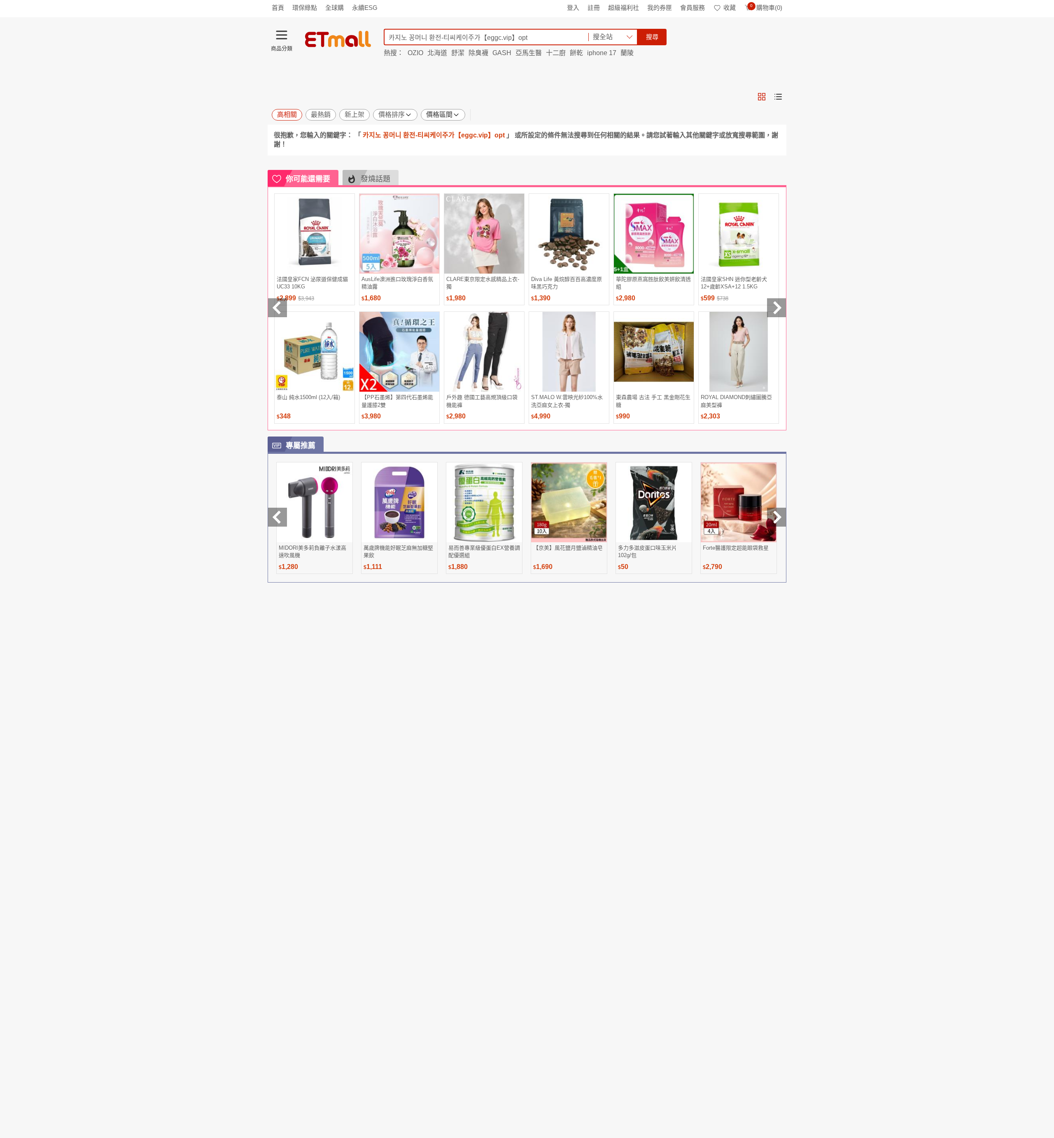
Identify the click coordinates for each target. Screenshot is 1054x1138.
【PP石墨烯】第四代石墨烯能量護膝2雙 (397, 401)
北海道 (437, 52)
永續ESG (365, 7)
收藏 (729, 7)
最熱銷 (321, 114)
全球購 (334, 7)
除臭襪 (478, 52)
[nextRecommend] (776, 307)
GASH (501, 52)
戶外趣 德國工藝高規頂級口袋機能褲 (482, 401)
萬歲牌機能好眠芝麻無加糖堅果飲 (398, 551)
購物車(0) (766, 7)
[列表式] (778, 96)
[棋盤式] (761, 96)
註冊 (594, 7)
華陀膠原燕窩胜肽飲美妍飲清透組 (653, 283)
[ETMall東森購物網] (338, 39)
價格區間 (439, 114)
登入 (573, 7)
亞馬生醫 (528, 52)
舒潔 (457, 52)
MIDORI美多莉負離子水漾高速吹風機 (312, 551)
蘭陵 (627, 52)
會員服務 (692, 7)
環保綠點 (304, 7)
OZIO (415, 52)
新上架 (354, 114)
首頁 (278, 7)
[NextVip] (776, 517)
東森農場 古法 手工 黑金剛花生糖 (653, 401)
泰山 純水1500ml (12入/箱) (308, 397)
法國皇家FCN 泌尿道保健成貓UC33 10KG (312, 283)
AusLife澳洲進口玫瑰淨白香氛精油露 (397, 283)
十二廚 (556, 52)
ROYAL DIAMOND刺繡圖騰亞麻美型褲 (736, 401)
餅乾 (576, 52)
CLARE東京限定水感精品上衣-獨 (482, 283)
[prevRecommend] (277, 307)
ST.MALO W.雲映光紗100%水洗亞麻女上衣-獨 (567, 401)
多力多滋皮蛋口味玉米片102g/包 (647, 551)
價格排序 (391, 114)
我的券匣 (659, 7)
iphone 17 (601, 52)
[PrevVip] (277, 517)
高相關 (287, 114)
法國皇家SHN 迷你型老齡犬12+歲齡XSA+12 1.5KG (734, 283)
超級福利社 (623, 7)
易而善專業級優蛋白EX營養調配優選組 (484, 551)
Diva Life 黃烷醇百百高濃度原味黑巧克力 (566, 283)
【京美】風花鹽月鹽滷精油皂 (568, 548)
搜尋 (652, 36)
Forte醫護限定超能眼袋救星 (736, 548)
